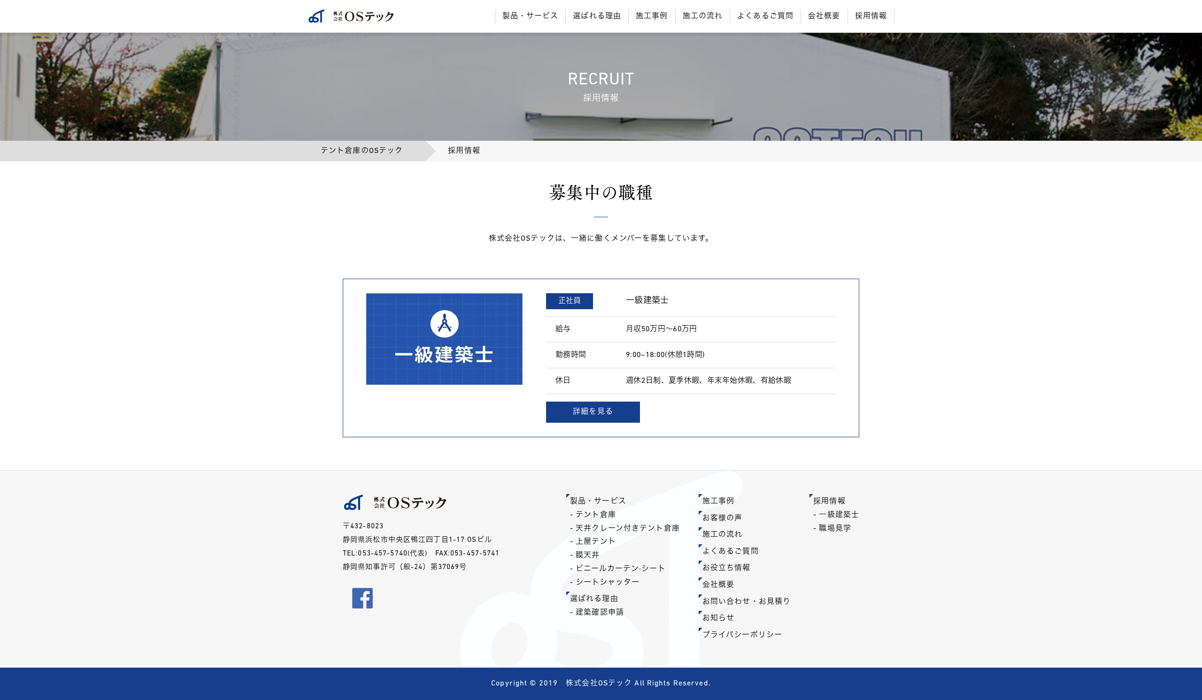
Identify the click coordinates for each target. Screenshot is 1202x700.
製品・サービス (598, 501)
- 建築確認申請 (597, 612)
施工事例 (718, 501)
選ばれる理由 (594, 599)
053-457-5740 (382, 553)
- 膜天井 (585, 555)
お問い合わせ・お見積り (746, 602)
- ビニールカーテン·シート (618, 569)
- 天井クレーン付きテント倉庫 (625, 529)
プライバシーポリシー (742, 635)
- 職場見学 (832, 529)
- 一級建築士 (836, 515)
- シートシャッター (605, 582)
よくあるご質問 (730, 551)
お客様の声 (722, 518)
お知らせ (718, 618)
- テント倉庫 (593, 515)
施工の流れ (722, 535)
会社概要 (718, 585)
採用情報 (829, 501)
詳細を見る (593, 412)
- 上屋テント (593, 542)
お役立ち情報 (726, 568)
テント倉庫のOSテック (362, 151)
